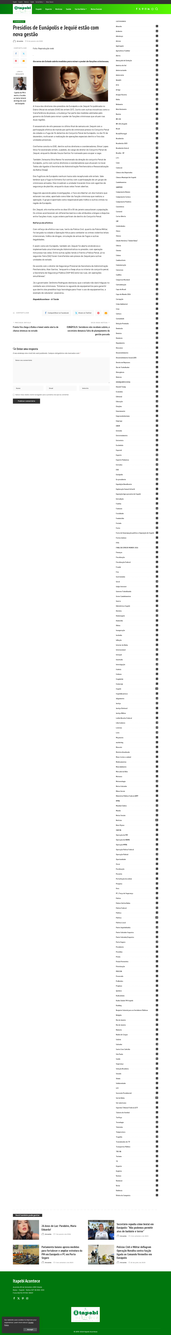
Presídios (119, 952)
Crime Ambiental (122, 304)
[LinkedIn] (149, 9)
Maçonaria (119, 737)
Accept (30, 1329)
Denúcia (119, 333)
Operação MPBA (121, 845)
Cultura (118, 314)
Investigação (120, 664)
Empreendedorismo (123, 416)
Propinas (119, 986)
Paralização (120, 869)
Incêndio (119, 635)
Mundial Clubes (121, 806)
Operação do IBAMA (123, 840)
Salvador (119, 1044)
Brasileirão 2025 (121, 143)
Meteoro (119, 776)
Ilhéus (118, 625)
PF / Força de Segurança (124, 893)
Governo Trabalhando (123, 591)
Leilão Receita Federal (124, 718)
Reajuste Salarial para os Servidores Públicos (132, 1010)
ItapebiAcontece (122, 694)
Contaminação (121, 284)
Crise (117, 309)
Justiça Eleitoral (121, 708)
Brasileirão (120, 138)
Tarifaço (119, 1117)
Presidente (120, 947)
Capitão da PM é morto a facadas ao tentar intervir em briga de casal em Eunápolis (20, 98)
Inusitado (119, 659)
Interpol (119, 655)
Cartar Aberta (121, 216)
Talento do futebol (123, 1112)
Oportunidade (121, 859)
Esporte (119, 455)
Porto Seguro (120, 942)
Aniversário (120, 75)
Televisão (119, 1127)
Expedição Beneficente (124, 484)
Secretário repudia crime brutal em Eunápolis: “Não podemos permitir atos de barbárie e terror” (135, 1227)
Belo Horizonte (121, 109)
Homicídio (119, 621)
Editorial (119, 396)
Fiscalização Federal (123, 562)
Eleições (119, 406)
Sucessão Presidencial (124, 1093)
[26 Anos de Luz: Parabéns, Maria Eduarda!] (26, 1230)
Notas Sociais (120, 815)
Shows (118, 1078)
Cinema (118, 250)
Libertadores (120, 723)
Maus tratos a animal (123, 757)
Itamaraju (119, 684)
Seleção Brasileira (122, 1069)
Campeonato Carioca (123, 197)
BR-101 (118, 119)
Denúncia (119, 338)
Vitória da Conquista (123, 1195)
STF (117, 1088)
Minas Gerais (120, 791)
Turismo (119, 1156)
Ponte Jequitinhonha (123, 927)
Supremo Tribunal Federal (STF (127, 1108)
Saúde (118, 1059)
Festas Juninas (121, 538)
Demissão (119, 328)
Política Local (121, 922)
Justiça (118, 703)
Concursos (119, 270)
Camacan (119, 168)
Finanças (119, 552)
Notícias (119, 820)
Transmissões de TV (123, 1142)
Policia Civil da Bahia (123, 903)
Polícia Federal (121, 908)
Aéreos (118, 41)
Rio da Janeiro (121, 1020)
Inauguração (120, 630)
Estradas (119, 465)
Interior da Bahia (122, 645)
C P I (117, 158)
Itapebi (118, 689)
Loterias (119, 728)
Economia (119, 392)
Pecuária (119, 874)
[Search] (156, 9)
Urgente (119, 1166)
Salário (118, 1039)
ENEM (118, 426)
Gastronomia (120, 577)
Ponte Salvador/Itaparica (125, 937)
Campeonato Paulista (123, 202)
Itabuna (119, 674)
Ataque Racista (121, 95)
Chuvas (118, 236)
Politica (118, 913)
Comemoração (121, 265)
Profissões (119, 981)
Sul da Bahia (120, 1098)
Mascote (119, 747)
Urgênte (119, 1171)
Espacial (119, 450)
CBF (117, 221)
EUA (117, 470)
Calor (118, 163)
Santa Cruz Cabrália (123, 1049)
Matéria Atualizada (123, 752)
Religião (119, 1015)
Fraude (118, 567)
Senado (118, 1073)
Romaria (119, 1030)
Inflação (119, 640)
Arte (117, 85)
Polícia (118, 898)
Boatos (118, 114)
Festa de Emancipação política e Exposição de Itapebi (135, 533)
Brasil (118, 129)
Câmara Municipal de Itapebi (126, 177)
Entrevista (119, 440)
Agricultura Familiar (123, 51)
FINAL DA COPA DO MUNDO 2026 (127, 547)
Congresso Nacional (123, 280)
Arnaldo (20, 41)
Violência (119, 1190)
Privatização (120, 966)
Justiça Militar (121, 713)
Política (118, 918)
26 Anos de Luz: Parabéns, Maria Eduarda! (59, 1227)
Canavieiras (120, 207)
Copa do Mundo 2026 (123, 294)
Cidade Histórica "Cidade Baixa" (127, 241)
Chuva (118, 231)
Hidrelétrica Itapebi (123, 606)
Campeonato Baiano (123, 192)
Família (118, 504)
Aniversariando (121, 70)
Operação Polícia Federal (125, 849)
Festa (118, 528)
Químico (119, 991)
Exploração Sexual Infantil (125, 489)
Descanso (119, 348)
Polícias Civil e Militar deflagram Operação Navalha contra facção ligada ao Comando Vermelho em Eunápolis (134, 1252)
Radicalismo (120, 996)
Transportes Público (123, 1147)
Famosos (119, 508)
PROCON (119, 971)
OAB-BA (118, 830)
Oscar (118, 864)
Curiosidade (120, 318)
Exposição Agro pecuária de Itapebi (128, 494)
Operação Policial (122, 854)
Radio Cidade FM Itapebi (124, 1000)
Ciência (118, 245)
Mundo (118, 810)
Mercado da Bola (122, 771)
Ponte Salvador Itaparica (125, 932)
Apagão (118, 80)
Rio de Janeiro (121, 1025)
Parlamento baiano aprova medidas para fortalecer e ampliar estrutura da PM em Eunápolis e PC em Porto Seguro (62, 1252)
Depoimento (120, 343)
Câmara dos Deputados (124, 172)
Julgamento (120, 698)
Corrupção (119, 299)
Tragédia (119, 1137)
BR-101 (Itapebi (121, 124)
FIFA (117, 543)
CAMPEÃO (119, 187)
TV (117, 1161)
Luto (117, 733)
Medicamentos (121, 762)
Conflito (118, 275)
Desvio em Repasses (123, 362)
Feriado (118, 523)
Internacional (121, 650)
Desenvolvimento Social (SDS (126, 358)
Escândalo (119, 445)
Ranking (119, 1005)
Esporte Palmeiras (122, 460)
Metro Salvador (121, 786)
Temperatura (120, 1132)
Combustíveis (120, 260)
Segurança (119, 1064)
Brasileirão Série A (122, 148)
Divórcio (119, 377)
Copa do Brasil (121, 289)
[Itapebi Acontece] (22, 9)
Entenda (119, 431)
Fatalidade (120, 513)
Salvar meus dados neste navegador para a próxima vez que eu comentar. (42, 395)
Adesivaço (119, 36)
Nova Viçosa (120, 825)
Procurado (119, 976)
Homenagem (120, 616)
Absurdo (119, 26)
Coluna (118, 255)
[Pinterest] (143, 9)
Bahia (118, 99)
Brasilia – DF (120, 153)
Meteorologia (121, 781)
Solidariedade (121, 1083)
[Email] (24, 61)
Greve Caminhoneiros (123, 596)
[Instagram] (146, 9)
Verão (118, 1185)
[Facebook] (137, 9)
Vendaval (119, 1181)
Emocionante (120, 411)
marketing (119, 742)
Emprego (119, 421)
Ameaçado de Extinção (124, 60)
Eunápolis (19, 21)
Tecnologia (120, 1122)
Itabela (118, 669)
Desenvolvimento (122, 353)
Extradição (120, 499)
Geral (118, 582)
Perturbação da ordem (124, 879)
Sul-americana (121, 1103)
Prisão (118, 957)
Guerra (118, 601)
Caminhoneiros (121, 182)
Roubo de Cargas (122, 1034)
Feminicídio (120, 518)
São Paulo (119, 1054)
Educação (119, 401)
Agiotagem (120, 46)
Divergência (120, 372)
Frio (117, 572)
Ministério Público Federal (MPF (127, 796)
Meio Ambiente (121, 767)
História (119, 611)
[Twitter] (140, 9)
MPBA (118, 801)
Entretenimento (121, 435)
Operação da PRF (122, 835)
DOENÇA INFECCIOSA (123, 382)
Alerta (118, 55)
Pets (117, 888)
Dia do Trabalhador (122, 367)
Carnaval (119, 211)
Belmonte (119, 104)
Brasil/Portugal (121, 133)
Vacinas (118, 1176)
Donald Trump (121, 387)
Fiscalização (120, 557)
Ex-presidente (121, 479)
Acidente (119, 31)
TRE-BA (118, 1151)
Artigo (118, 90)
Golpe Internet (121, 586)
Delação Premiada (122, 323)
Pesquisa (119, 884)
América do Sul (121, 65)
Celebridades (120, 226)
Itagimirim (119, 679)
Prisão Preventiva (122, 961)
